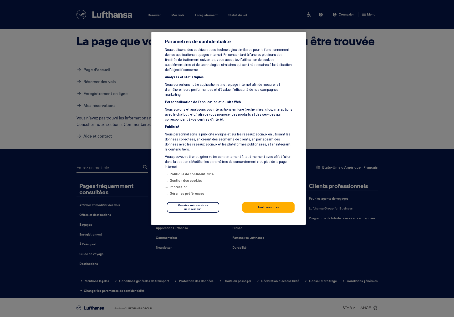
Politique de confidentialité (192, 174)
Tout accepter (268, 207)
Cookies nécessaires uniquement (193, 207)
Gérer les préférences (187, 193)
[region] (228, 128)
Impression (179, 187)
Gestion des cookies (186, 181)
